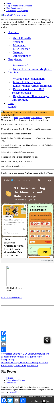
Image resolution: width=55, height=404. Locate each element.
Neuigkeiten (15, 59)
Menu (8, 3)
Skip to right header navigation (19, 6)
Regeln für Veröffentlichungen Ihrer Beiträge (30, 97)
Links (11, 103)
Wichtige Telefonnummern (29, 78)
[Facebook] (27, 333)
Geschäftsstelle (22, 38)
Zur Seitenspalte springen (17, 10)
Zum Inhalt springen (14, 8)
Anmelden (14, 392)
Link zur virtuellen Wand (11, 297)
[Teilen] (27, 349)
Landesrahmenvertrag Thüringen (32, 85)
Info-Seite (13, 72)
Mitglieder (19, 45)
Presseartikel (20, 65)
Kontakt (12, 106)
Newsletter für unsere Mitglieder (32, 69)
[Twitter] (27, 338)
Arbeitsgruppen (22, 55)
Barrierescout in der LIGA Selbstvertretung (28, 90)
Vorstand (18, 41)
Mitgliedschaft (21, 48)
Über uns (13, 32)
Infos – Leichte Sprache (27, 82)
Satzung (18, 52)
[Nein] (48, 401)
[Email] (27, 344)
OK (44, 401)
